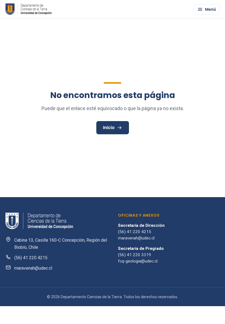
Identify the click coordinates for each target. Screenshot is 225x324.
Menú (210, 9)
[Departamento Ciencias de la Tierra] (28, 9)
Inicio (109, 127)
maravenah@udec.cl (33, 268)
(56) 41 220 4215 (30, 257)
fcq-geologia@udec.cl (138, 261)
